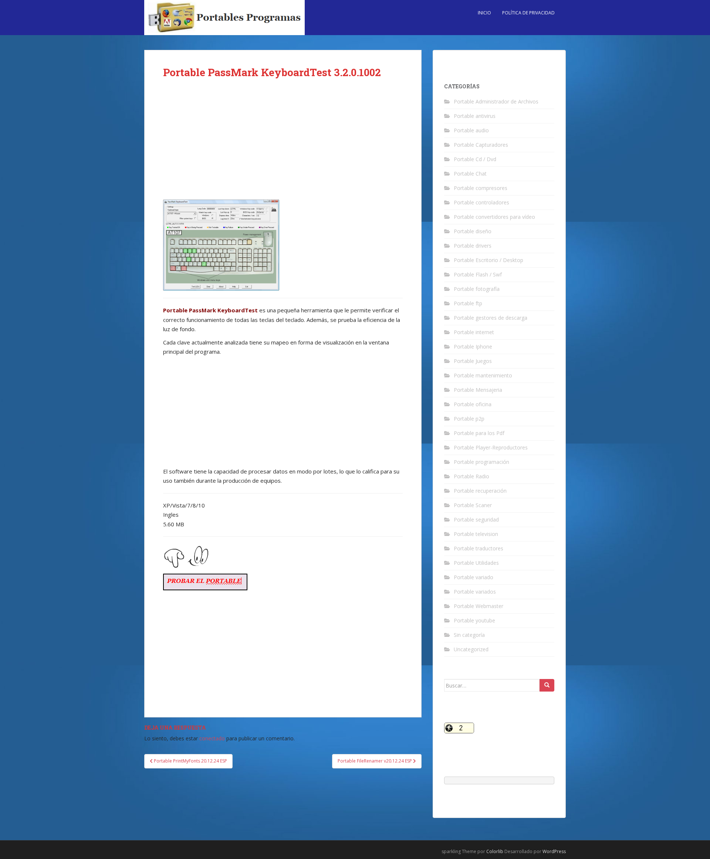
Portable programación (481, 461)
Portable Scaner (473, 505)
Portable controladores (481, 202)
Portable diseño (472, 231)
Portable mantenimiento (483, 375)
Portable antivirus (475, 115)
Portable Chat (470, 173)
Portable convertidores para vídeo (494, 216)
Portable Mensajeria (478, 389)
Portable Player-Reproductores (491, 447)
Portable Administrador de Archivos (496, 101)
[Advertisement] (283, 145)
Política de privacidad (528, 13)
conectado (212, 738)
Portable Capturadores (481, 144)
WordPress (554, 851)
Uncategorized (471, 649)
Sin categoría (469, 634)
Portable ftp (468, 303)
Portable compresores (480, 187)
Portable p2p (469, 418)
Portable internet (474, 332)
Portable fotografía (477, 288)
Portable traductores (478, 548)
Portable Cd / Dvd (475, 159)
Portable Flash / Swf (478, 274)
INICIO (484, 13)
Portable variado (473, 577)
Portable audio (471, 130)
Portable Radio (471, 476)
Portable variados (475, 591)
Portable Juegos (473, 360)
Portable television (476, 533)
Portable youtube (474, 620)
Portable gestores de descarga (490, 317)
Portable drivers (472, 245)
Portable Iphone (473, 346)
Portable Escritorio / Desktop (488, 260)
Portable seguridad (476, 519)
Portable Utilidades (476, 562)
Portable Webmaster (478, 606)
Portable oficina (472, 404)
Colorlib (494, 851)
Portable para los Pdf (479, 433)
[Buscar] (547, 685)
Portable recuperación (480, 490)
